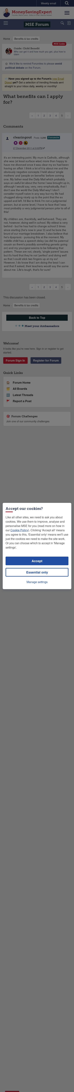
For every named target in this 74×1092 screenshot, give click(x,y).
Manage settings (37, 582)
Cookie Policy (19, 530)
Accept (37, 561)
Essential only (37, 572)
